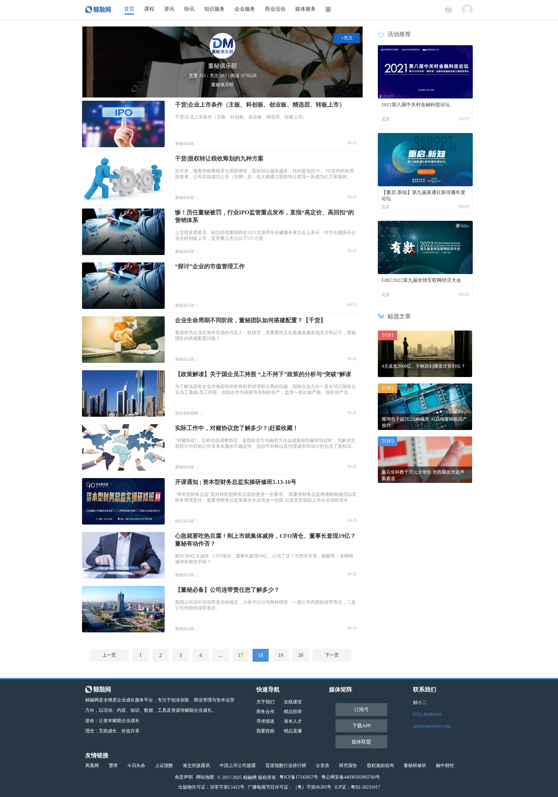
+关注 (347, 38)
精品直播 (293, 731)
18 (260, 655)
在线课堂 (293, 702)
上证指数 (164, 765)
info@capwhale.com (431, 726)
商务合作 (265, 711)
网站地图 (205, 777)
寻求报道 (265, 721)
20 (300, 655)
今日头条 (136, 765)
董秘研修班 (415, 765)
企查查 (322, 765)
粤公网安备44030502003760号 (350, 777)
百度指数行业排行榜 (285, 765)
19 (280, 655)
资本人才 (293, 721)
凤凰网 (92, 765)
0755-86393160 (427, 714)
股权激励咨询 (380, 765)
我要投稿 (265, 731)
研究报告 (348, 765)
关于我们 (265, 702)
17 (240, 655)
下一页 (332, 655)
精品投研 (293, 711)
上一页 (109, 655)
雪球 (113, 765)
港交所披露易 (196, 765)
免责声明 (184, 777)
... (220, 655)
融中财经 (445, 765)
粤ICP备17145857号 (298, 777)
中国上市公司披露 (238, 765)
